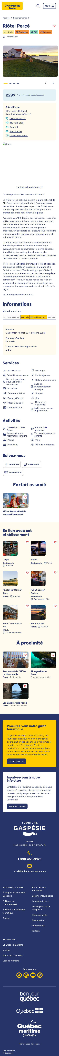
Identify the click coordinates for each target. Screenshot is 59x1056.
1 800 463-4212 (18, 118)
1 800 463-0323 (29, 859)
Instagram (33, 464)
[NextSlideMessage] (53, 83)
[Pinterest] (40, 975)
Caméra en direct (19, 135)
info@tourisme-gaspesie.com (29, 871)
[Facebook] (19, 975)
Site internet (16, 131)
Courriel (14, 127)
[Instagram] (26, 975)
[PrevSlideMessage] (45, 83)
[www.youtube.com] (33, 975)
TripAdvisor (15, 472)
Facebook (14, 464)
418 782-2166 (16, 122)
